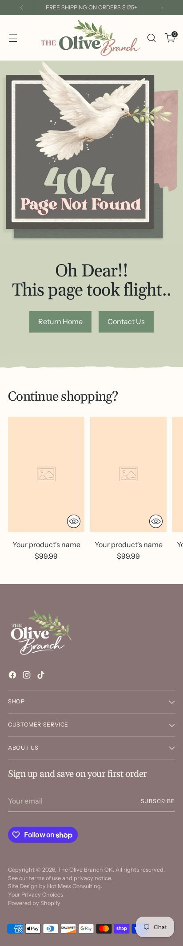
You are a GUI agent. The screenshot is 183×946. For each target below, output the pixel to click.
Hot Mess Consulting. (74, 886)
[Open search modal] (151, 37)
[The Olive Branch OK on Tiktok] (41, 676)
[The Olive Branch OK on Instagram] (27, 676)
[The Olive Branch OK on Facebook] (13, 676)
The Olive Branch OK (85, 869)
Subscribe (158, 801)
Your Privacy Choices (35, 894)
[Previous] (22, 7)
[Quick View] (73, 521)
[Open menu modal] (13, 37)
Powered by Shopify (34, 903)
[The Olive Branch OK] (91, 38)
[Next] (161, 7)
